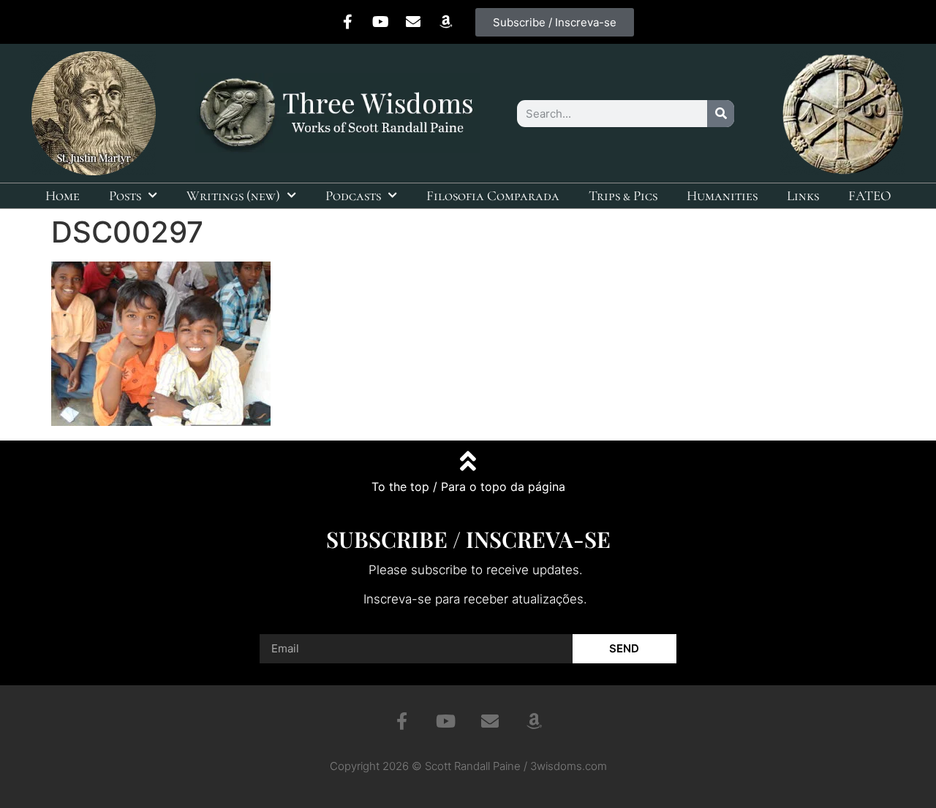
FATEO (869, 195)
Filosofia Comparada (492, 195)
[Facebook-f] (347, 22)
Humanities (722, 195)
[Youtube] (380, 22)
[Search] (720, 113)
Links (803, 195)
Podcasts (353, 195)
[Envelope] (413, 22)
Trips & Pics (623, 195)
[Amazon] (446, 22)
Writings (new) (233, 195)
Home (62, 195)
